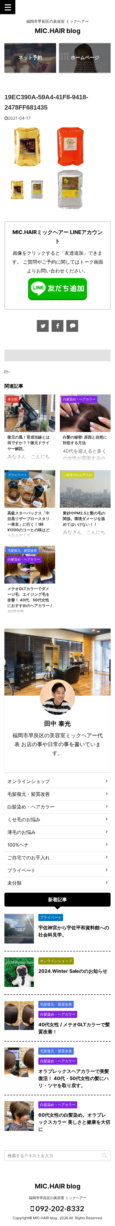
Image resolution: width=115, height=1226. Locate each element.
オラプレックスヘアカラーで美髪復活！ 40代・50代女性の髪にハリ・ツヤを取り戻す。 (73, 1078)
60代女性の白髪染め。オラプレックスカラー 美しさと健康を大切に (74, 1122)
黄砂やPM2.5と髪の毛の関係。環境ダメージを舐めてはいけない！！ (84, 519)
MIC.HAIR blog (57, 31)
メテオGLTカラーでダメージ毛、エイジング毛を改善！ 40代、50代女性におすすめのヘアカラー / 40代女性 (29, 600)
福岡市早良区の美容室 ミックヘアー (57, 1198)
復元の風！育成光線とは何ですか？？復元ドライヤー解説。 (28, 443)
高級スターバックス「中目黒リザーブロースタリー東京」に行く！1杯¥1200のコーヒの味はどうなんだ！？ (28, 524)
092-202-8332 (59, 1208)
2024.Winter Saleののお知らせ (72, 971)
